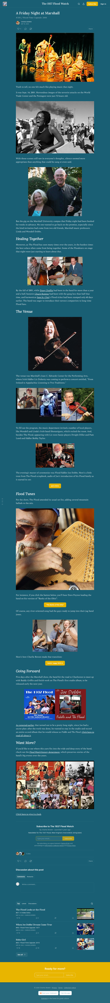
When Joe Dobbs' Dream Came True (34, 924)
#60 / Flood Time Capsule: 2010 (28, 943)
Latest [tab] (24, 904)
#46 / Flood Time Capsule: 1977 (28, 927)
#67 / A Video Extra (23, 913)
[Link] (13, 239)
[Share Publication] (83, 4)
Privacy (54, 988)
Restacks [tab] (30, 877)
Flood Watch (35, 752)
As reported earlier (25, 725)
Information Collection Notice (54, 846)
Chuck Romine (42, 294)
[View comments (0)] (25, 29)
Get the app (65, 993)
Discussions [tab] (32, 904)
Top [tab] (18, 904)
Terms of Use (65, 843)
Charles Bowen (26, 21)
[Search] (79, 4)
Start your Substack (49, 993)
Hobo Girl (21, 939)
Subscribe (92, 4)
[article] (55, 914)
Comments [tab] (21, 877)
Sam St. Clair (43, 297)
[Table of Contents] (2, 501)
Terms (60, 988)
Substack (44, 998)
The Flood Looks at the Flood (30, 909)
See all (20, 954)
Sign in (103, 4)
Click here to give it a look (28, 814)
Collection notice (70, 988)
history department (50, 752)
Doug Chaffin (46, 290)
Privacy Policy (71, 846)
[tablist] (25, 877)
